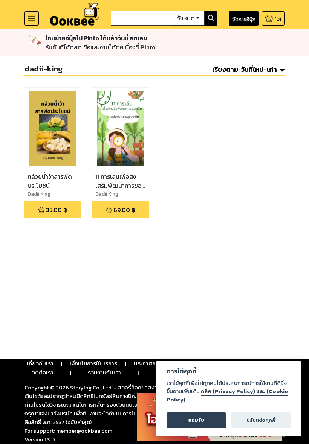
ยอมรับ (196, 420)
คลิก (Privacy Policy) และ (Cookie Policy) (227, 395)
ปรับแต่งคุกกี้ (260, 420)
